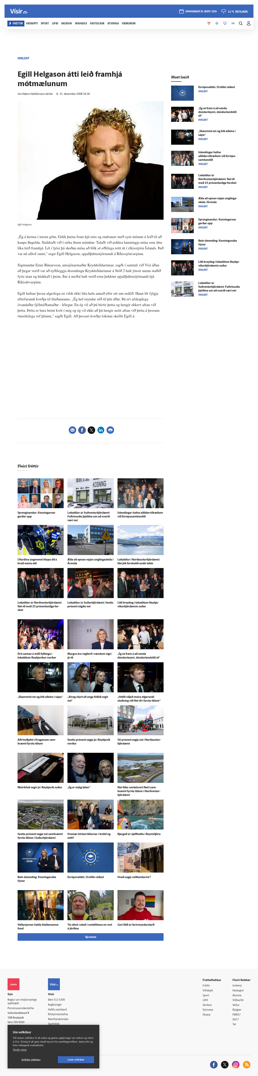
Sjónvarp (208, 1010)
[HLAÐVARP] (217, 23)
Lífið (205, 1000)
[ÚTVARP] (233, 23)
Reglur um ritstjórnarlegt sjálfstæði (22, 1002)
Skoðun (207, 1005)
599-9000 (19, 1022)
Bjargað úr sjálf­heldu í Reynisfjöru (139, 834)
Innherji (237, 985)
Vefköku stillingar (31, 1059)
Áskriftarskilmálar (58, 1019)
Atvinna (237, 995)
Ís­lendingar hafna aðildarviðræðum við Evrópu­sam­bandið (217, 156)
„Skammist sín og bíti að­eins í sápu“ (40, 697)
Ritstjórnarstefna (58, 1014)
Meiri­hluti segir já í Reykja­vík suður (40, 787)
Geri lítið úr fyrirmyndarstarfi (135, 925)
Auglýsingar (55, 1004)
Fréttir (206, 985)
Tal (234, 1024)
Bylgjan (237, 1010)
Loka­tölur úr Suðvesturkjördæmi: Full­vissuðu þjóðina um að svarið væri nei (88, 517)
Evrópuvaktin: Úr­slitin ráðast (85, 877)
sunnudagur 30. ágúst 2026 (201, 11)
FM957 (237, 1014)
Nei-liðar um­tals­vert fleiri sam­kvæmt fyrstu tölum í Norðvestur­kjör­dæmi (138, 791)
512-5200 (59, 1000)
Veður (236, 1005)
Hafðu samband (57, 1009)
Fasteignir (238, 990)
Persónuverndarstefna (21, 1008)
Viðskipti (208, 990)
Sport (206, 995)
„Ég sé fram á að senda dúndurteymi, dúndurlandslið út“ (217, 112)
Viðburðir (238, 1000)
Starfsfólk (53, 1024)
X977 (236, 1019)
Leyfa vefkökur (76, 1059)
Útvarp (206, 1014)
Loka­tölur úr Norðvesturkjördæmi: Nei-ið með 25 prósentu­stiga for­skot (40, 606)
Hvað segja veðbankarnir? (134, 877)
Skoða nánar (20, 1049)
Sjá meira (90, 937)
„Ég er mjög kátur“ (78, 787)
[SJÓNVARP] (225, 23)
